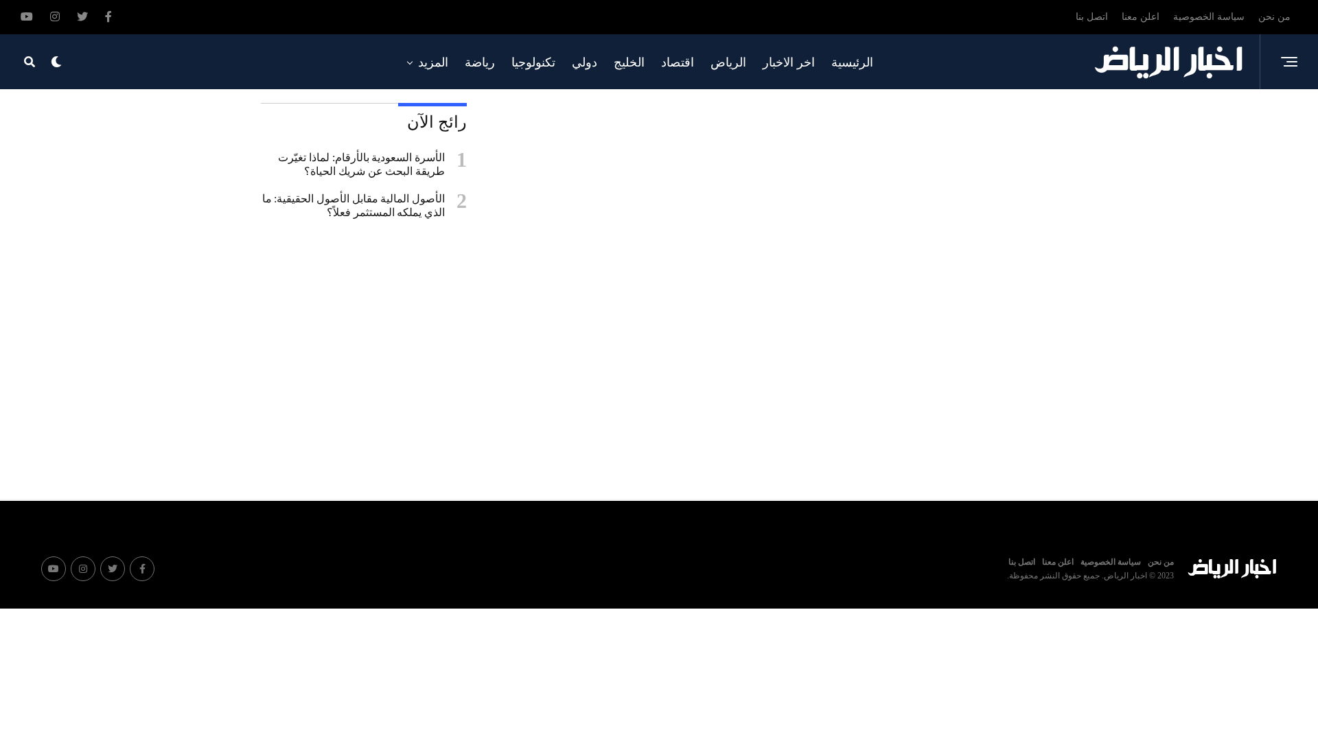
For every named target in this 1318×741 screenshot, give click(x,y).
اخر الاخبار (789, 62)
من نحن (1274, 17)
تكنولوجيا (533, 62)
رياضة (480, 62)
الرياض (728, 62)
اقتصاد (677, 62)
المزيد (433, 62)
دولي (584, 62)
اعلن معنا (1140, 17)
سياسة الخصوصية (1209, 17)
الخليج (629, 62)
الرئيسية (852, 62)
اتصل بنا (1092, 17)
